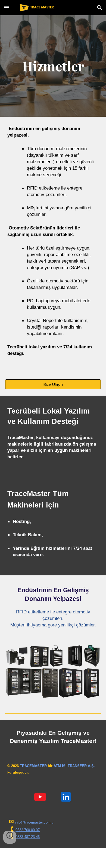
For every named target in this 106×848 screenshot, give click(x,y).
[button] (6, 7)
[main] (53, 66)
